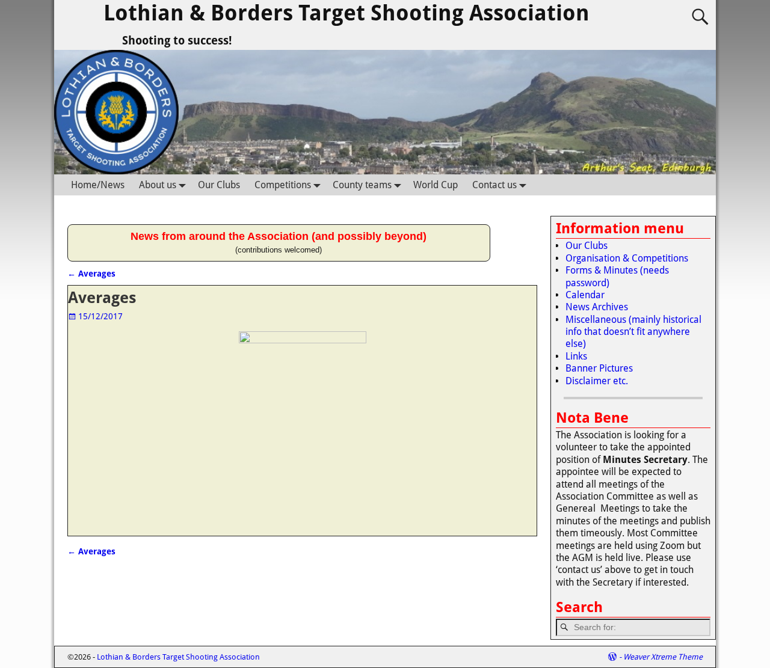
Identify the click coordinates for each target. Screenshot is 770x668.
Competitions (282, 185)
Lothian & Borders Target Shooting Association (346, 13)
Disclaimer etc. (596, 381)
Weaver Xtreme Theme (663, 656)
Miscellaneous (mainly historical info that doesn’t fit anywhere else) (633, 332)
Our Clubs (219, 185)
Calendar (585, 295)
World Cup (435, 185)
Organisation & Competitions (626, 258)
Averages (91, 273)
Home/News (98, 185)
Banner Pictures (599, 368)
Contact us (494, 185)
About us (157, 185)
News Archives (596, 307)
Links (576, 356)
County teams (362, 185)
